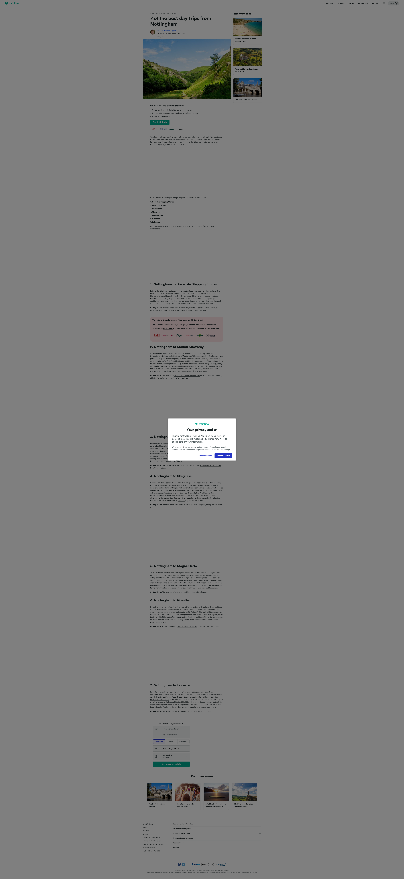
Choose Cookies (205, 456)
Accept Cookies (223, 456)
